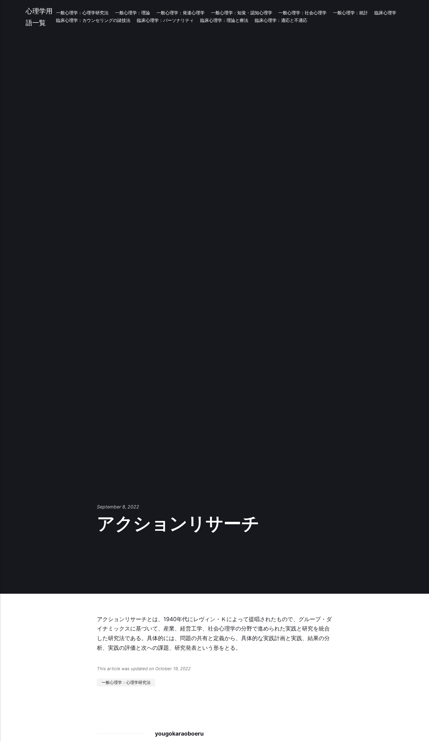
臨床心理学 (385, 12)
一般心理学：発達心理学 (180, 12)
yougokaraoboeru (179, 733)
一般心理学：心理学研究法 (82, 12)
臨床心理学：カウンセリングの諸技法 (93, 20)
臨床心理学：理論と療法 (224, 20)
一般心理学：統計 (350, 12)
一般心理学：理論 (132, 12)
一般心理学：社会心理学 (302, 12)
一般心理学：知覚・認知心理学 (241, 12)
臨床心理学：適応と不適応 (281, 20)
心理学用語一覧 (39, 17)
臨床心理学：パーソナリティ (165, 20)
